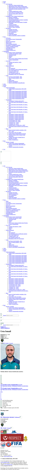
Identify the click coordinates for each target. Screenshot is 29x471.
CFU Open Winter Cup (14, 70)
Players (4, 85)
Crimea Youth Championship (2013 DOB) (18, 94)
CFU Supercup (12, 68)
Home (4, 1)
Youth (4, 86)
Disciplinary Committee (14, 18)
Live (10, 67)
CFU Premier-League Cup (14, 73)
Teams (10, 57)
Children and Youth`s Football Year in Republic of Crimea (17, 138)
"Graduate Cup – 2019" (14, 122)
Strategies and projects (13, 30)
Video (10, 79)
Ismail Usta (3, 326)
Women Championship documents (16, 147)
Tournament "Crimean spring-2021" (16, 115)
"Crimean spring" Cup (13, 71)
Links (7, 75)
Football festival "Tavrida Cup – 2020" (17, 125)
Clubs (4, 84)
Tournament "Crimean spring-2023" (16, 101)
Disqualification (9, 48)
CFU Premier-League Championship (14, 39)
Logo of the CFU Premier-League (16, 12)
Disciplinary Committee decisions (13, 45)
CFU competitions (12, 32)
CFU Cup (8, 40)
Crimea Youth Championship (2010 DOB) (18, 91)
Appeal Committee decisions (12, 46)
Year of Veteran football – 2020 (15, 78)
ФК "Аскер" (8, 343)
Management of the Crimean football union (18, 6)
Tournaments (6, 51)
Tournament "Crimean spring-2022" (16, 114)
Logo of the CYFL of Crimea (15, 132)
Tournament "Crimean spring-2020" (16, 116)
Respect (10, 15)
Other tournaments (10, 65)
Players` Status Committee (14, 27)
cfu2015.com (3, 328)
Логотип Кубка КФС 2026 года (16, 13)
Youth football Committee (14, 21)
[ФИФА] (16, 446)
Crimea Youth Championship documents (17, 133)
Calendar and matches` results (15, 53)
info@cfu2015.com (8, 456)
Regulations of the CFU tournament (16, 74)
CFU (4, 2)
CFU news (8, 38)
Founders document (13, 29)
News (4, 36)
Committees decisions (10, 47)
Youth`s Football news (13, 139)
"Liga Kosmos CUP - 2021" (15, 120)
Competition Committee (14, 25)
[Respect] (12, 441)
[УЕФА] (8, 446)
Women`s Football (10, 142)
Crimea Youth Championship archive (16, 98)
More (7, 128)
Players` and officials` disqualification (17, 82)
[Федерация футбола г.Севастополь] (3, 446)
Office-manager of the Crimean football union (18, 7)
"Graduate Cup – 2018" (14, 124)
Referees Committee (13, 17)
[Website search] (1, 313)
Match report (8, 42)
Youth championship (10, 87)
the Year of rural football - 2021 (15, 76)
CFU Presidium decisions (11, 44)
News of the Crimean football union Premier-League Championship (18, 59)
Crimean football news (11, 50)
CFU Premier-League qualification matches (18, 69)
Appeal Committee (13, 24)
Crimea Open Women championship (16, 143)
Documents (8, 28)
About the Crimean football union (16, 5)
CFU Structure (9, 4)
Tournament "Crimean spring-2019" (16, 118)
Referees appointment (10, 41)
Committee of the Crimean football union (14, 16)
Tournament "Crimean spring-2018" (16, 119)
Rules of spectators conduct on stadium (17, 35)
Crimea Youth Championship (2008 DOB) (18, 97)
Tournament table (12, 55)
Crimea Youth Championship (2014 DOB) (18, 96)
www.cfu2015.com (5, 462)
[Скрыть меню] (1, 323)
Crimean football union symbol (15, 11)
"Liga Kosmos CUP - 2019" (15, 121)
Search (4, 315)
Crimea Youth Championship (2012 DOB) (18, 93)
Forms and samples (13, 34)
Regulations (11, 33)
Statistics (10, 56)
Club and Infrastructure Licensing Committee (18, 19)
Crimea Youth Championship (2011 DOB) (18, 92)
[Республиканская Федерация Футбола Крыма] (25, 441)
